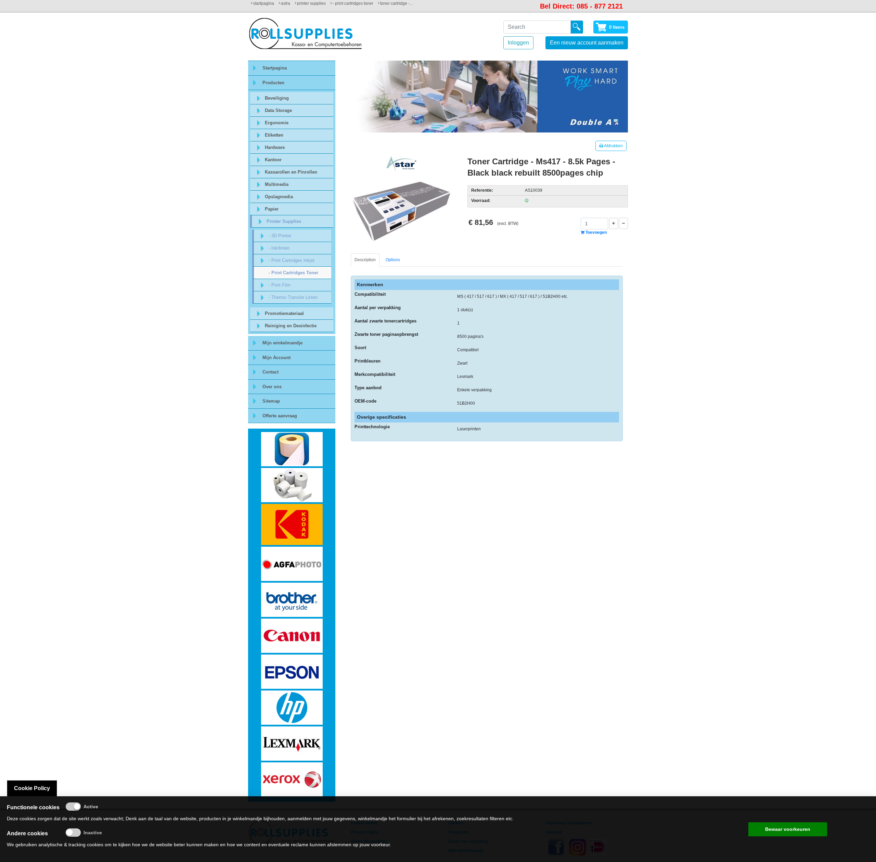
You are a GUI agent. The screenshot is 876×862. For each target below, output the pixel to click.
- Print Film (280, 285)
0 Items (616, 27)
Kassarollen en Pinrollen (291, 172)
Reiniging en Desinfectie (291, 325)
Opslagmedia (279, 196)
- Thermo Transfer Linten (293, 297)
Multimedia (276, 184)
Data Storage (278, 110)
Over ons (272, 386)
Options (393, 259)
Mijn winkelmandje (282, 342)
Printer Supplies (311, 3)
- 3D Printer (280, 235)
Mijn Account (276, 357)
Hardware (275, 147)
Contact (270, 372)
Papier (272, 209)
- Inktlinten (279, 248)
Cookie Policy (32, 788)
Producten (273, 82)
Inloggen (518, 43)
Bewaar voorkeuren (787, 829)
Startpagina (263, 3)
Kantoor (273, 159)
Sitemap (271, 401)
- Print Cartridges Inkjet (291, 260)
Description (365, 259)
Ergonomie (276, 122)
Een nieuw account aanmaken (586, 43)
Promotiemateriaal (284, 313)
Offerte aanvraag (279, 415)
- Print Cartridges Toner (353, 3)
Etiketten (274, 135)
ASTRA (285, 3)
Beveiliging (277, 98)
